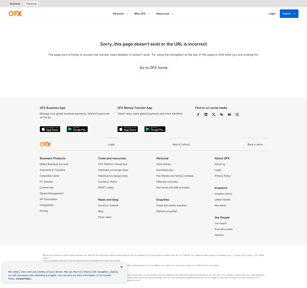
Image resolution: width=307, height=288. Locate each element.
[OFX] (15, 13)
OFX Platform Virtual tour (112, 164)
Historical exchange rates (113, 175)
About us (220, 164)
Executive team (224, 229)
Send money (163, 164)
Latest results (222, 199)
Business (15, 3)
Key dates (220, 205)
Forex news (104, 217)
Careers (219, 234)
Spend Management (52, 193)
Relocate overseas (167, 181)
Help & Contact (181, 144)
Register (287, 13)
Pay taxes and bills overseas (172, 187)
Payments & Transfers (52, 169)
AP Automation (48, 199)
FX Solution (46, 181)
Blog (100, 211)
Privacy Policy (223, 175)
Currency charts (107, 181)
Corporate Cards (49, 175)
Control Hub (47, 187)
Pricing (44, 210)
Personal (31, 3)
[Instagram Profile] (237, 114)
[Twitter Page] (214, 114)
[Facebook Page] (198, 114)
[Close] (121, 267)
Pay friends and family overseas (174, 175)
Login (111, 144)
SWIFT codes (106, 187)
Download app (164, 169)
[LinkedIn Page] (206, 114)
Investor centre (223, 193)
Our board (221, 223)
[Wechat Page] (221, 114)
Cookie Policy (23, 278)
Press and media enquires (171, 205)
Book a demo (255, 144)
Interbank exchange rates (113, 169)
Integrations (47, 204)
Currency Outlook (108, 205)
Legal (218, 169)
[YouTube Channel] (229, 114)
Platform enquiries (166, 211)
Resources (162, 13)
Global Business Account (54, 164)
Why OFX (140, 13)
